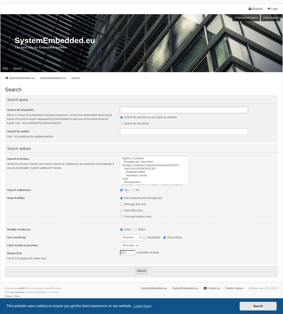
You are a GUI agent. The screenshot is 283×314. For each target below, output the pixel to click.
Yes (126, 190)
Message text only (135, 204)
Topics (141, 229)
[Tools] (154, 179)
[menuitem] (8, 296)
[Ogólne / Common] (154, 158)
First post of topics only (137, 216)
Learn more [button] (142, 306)
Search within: (16, 198)
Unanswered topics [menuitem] (246, 17)
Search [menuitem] (17, 68)
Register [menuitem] (257, 8)
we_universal (17, 292)
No (137, 190)
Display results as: (19, 229)
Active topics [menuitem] (270, 17)
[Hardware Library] (154, 175)
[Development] (154, 182)
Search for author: (18, 131)
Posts (127, 229)
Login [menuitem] (274, 8)
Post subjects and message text (143, 198)
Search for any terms (136, 123)
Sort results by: (17, 237)
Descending (174, 237)
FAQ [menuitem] (5, 68)
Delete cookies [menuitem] (234, 288)
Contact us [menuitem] (213, 288)
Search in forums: (18, 158)
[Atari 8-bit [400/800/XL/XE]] (154, 168)
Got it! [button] (258, 306)
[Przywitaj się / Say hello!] (154, 162)
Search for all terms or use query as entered (150, 117)
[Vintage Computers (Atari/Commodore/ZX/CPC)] (154, 165)
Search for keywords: (20, 110)
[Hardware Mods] (154, 172)
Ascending (153, 237)
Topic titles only (133, 210)
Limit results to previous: (22, 245)
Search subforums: (19, 190)
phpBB (21, 288)
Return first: (14, 253)
